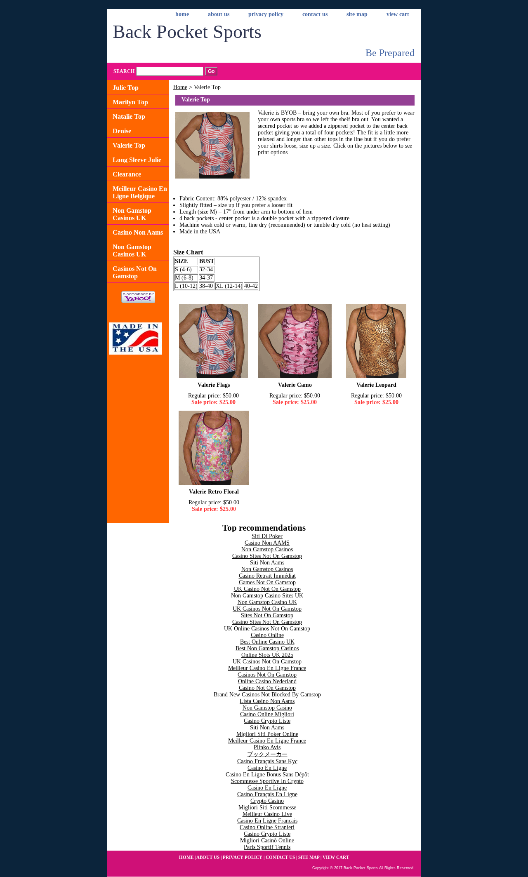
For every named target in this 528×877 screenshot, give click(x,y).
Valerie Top (129, 145)
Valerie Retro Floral (214, 492)
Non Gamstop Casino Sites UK (267, 596)
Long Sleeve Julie (137, 159)
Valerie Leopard (376, 385)
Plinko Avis (267, 747)
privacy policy (265, 14)
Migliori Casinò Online (267, 840)
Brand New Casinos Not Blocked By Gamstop (267, 694)
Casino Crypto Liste (267, 721)
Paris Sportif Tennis (267, 847)
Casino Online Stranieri (267, 827)
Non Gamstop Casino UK (267, 602)
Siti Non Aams (267, 563)
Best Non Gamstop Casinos (267, 648)
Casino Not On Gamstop (267, 688)
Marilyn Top (130, 102)
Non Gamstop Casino (267, 708)
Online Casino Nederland (267, 681)
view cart (398, 14)
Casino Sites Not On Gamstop (267, 556)
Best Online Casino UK (267, 642)
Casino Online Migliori (267, 714)
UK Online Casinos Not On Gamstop (267, 628)
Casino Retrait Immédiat (267, 576)
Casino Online (267, 635)
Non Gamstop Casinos (267, 549)
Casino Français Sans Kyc (267, 761)
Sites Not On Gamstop (267, 615)
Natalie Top (129, 116)
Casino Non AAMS (267, 543)
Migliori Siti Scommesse (267, 807)
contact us (315, 14)
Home (180, 87)
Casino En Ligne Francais (267, 821)
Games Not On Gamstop (267, 582)
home (182, 14)
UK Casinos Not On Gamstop (267, 609)
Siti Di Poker (267, 536)
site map (357, 14)
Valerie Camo (295, 385)
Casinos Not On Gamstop (135, 272)
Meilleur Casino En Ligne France (267, 668)
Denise (122, 130)
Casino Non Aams (138, 232)
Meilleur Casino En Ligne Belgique (140, 192)
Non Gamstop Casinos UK (132, 214)
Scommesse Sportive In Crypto (267, 781)
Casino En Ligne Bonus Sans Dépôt (267, 774)
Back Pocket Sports (187, 31)
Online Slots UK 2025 (267, 655)
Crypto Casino (267, 801)
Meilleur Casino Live (267, 814)
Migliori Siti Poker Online (267, 734)
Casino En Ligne (267, 768)
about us (218, 14)
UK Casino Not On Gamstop (267, 589)
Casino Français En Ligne (267, 794)
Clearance (127, 174)
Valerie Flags (214, 385)
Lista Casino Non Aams (267, 701)
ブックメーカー (267, 754)
